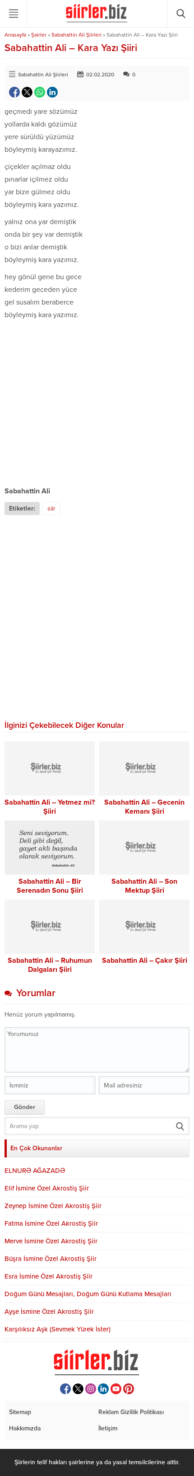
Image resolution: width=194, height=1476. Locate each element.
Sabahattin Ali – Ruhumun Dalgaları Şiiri (50, 965)
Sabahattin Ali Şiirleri (76, 35)
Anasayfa (15, 35)
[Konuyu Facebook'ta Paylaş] (14, 92)
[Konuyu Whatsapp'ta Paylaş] (39, 92)
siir (51, 508)
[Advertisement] (97, 403)
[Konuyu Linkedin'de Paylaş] (52, 92)
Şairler (38, 35)
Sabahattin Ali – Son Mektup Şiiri (144, 886)
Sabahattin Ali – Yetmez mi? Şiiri (50, 807)
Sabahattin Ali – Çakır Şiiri (144, 960)
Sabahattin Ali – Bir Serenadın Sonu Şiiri (50, 886)
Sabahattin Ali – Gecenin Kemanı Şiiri (144, 807)
